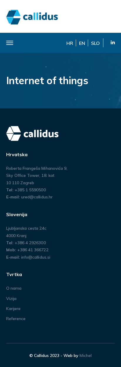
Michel (85, 355)
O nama (13, 288)
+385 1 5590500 (30, 190)
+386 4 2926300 (30, 242)
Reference (16, 318)
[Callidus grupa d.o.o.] (32, 16)
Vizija (11, 298)
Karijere (13, 308)
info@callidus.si (35, 257)
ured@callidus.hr (37, 197)
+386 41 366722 (32, 249)
